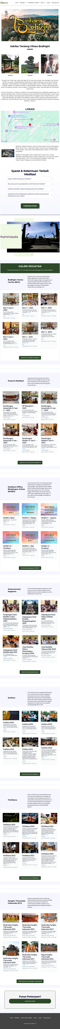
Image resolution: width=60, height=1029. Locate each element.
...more (11, 314)
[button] (25, 2)
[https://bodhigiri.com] (4, 2)
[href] (30, 127)
